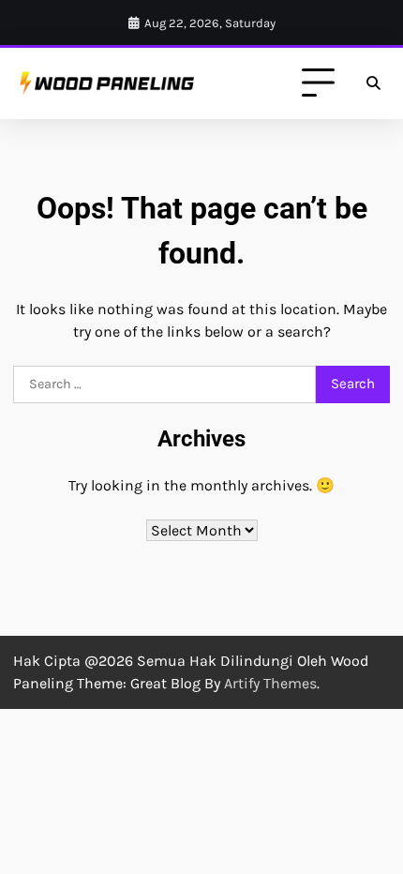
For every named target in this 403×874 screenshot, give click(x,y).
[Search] (373, 83)
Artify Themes (270, 683)
